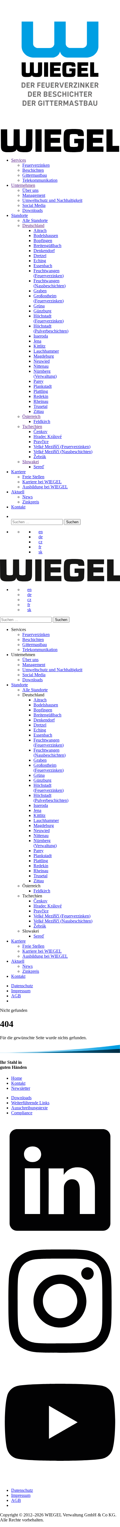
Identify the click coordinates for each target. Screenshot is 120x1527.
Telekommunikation (39, 180)
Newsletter (20, 1088)
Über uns (30, 190)
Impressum (20, 990)
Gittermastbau (34, 175)
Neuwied (41, 361)
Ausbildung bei (45, 486)
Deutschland (33, 225)
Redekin (40, 396)
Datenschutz (22, 985)
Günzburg (42, 311)
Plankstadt (42, 386)
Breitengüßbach (47, 245)
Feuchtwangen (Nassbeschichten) (49, 283)
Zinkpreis (30, 502)
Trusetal (40, 406)
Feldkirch (41, 421)
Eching (39, 260)
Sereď (38, 466)
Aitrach (40, 230)
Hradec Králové (47, 436)
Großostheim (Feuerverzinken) (48, 298)
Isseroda (40, 336)
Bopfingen (42, 240)
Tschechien (32, 426)
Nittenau (41, 366)
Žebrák (39, 456)
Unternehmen (23, 185)
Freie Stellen (33, 476)
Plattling (40, 391)
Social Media (33, 205)
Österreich (31, 416)
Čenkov (40, 431)
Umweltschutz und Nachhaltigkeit (52, 200)
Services (18, 160)
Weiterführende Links (30, 1102)
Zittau (38, 411)
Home (16, 1078)
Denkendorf (44, 250)
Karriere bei (42, 481)
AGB (16, 995)
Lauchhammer (46, 351)
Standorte (19, 215)
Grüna (39, 306)
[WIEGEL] (60, 125)
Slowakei (30, 461)
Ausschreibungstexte (29, 1107)
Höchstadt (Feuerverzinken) (48, 318)
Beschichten (33, 170)
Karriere (18, 471)
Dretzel (39, 255)
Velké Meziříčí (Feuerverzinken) (61, 446)
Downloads (32, 210)
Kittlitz (39, 346)
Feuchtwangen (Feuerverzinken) (48, 273)
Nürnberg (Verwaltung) (45, 374)
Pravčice (41, 441)
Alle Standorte (35, 220)
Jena (37, 341)
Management (33, 195)
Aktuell (17, 491)
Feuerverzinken (36, 165)
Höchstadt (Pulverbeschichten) (50, 328)
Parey (38, 381)
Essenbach (42, 265)
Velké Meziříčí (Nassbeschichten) (62, 451)
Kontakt (18, 507)
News (27, 496)
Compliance (21, 1112)
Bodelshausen (45, 235)
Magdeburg (43, 356)
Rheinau (40, 401)
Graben (40, 290)
